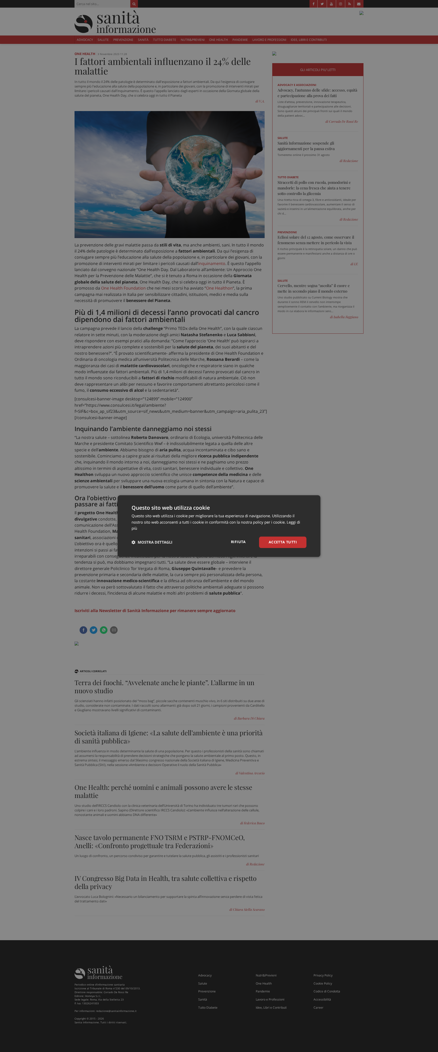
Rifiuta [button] (238, 541)
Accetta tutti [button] (283, 542)
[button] (152, 542)
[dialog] (219, 526)
